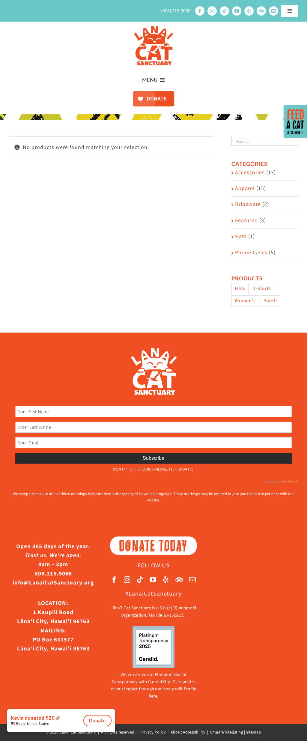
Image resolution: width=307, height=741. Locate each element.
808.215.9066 (53, 574)
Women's (245, 300)
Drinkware (248, 204)
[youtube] (236, 11)
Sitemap (253, 732)
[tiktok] (224, 11)
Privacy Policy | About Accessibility (172, 732)
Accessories (250, 172)
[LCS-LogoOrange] (153, 28)
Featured (246, 220)
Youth (270, 300)
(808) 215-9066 (175, 10)
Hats (241, 236)
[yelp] (249, 11)
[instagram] (212, 11)
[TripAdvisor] (261, 11)
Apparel (245, 188)
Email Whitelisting (226, 732)
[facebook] (199, 11)
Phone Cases (251, 252)
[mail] (273, 11)
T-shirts (262, 288)
